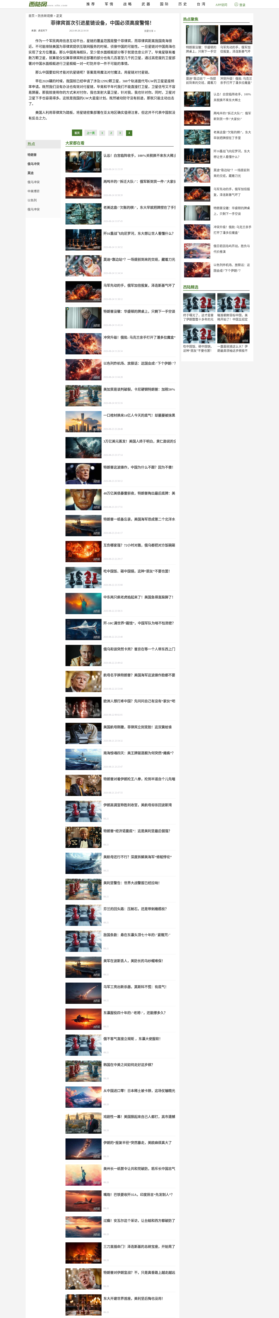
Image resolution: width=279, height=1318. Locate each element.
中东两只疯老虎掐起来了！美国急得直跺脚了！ (139, 597)
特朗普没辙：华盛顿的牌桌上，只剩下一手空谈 (201, 51)
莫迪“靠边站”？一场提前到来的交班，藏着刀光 (201, 83)
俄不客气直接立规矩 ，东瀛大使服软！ (132, 1039)
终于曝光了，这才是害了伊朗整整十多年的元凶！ (198, 319)
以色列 (32, 200)
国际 (165, 4)
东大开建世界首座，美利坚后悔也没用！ (134, 1299)
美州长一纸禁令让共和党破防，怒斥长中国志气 (139, 1169)
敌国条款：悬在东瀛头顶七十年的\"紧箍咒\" (137, 935)
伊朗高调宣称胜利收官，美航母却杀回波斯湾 (137, 805)
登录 (242, 5)
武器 (146, 4)
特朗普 (32, 154)
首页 (31, 15)
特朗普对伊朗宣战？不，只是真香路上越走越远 (139, 1273)
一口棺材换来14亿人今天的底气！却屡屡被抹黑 (139, 415)
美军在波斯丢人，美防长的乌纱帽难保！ (134, 961)
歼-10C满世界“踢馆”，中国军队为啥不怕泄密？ (139, 623)
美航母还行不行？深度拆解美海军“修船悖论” (137, 857)
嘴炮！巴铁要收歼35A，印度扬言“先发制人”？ (138, 1195)
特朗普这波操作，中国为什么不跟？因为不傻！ (139, 467)
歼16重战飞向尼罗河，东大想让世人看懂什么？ (139, 233)
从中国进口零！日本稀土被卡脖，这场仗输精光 (139, 1091)
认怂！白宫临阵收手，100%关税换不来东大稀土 (140, 156)
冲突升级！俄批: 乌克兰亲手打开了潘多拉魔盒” (139, 337)
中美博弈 (34, 191)
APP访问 (221, 4)
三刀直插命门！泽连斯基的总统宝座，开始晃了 (139, 1247)
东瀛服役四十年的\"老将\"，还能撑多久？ (135, 1013)
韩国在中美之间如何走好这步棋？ (129, 1065)
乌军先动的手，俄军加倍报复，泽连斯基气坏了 (235, 51)
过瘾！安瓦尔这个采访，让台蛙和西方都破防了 (139, 1221)
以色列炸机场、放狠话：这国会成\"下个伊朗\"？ (140, 363)
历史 (183, 4)
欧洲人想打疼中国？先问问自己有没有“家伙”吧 (139, 701)
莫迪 (31, 173)
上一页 (91, 133)
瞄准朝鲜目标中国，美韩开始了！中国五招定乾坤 (232, 319)
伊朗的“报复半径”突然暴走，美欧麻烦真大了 (137, 1143)
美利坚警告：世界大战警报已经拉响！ (132, 883)
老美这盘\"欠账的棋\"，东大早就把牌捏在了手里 (140, 208)
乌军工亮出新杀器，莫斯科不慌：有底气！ (135, 987)
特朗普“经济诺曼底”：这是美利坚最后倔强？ (137, 831)
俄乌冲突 (34, 164)
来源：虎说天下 (39, 30)
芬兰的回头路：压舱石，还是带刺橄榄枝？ (135, 909)
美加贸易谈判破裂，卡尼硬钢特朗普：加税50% (139, 389)
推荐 (91, 4)
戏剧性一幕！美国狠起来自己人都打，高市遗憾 (139, 1117)
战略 (128, 4)
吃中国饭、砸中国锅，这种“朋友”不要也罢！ (137, 571)
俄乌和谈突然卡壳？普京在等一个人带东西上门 (139, 649)
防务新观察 (45, 15)
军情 (110, 4)
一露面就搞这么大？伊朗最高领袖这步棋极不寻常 (232, 350)
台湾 (202, 4)
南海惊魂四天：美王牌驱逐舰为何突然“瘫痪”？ (139, 753)
